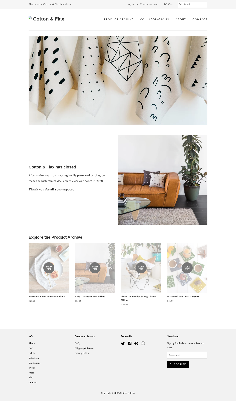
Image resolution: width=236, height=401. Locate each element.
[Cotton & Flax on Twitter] (123, 344)
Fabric (32, 353)
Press (31, 372)
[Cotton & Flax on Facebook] (129, 344)
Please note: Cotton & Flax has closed (50, 4)
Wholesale (34, 358)
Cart (170, 4)
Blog (31, 377)
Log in (130, 4)
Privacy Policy (82, 353)
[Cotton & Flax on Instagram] (143, 344)
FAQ (31, 348)
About (181, 19)
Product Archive (118, 19)
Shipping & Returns (84, 348)
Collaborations (154, 19)
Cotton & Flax (127, 393)
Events (32, 367)
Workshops (34, 363)
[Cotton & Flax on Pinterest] (136, 344)
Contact (199, 19)
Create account (149, 4)
